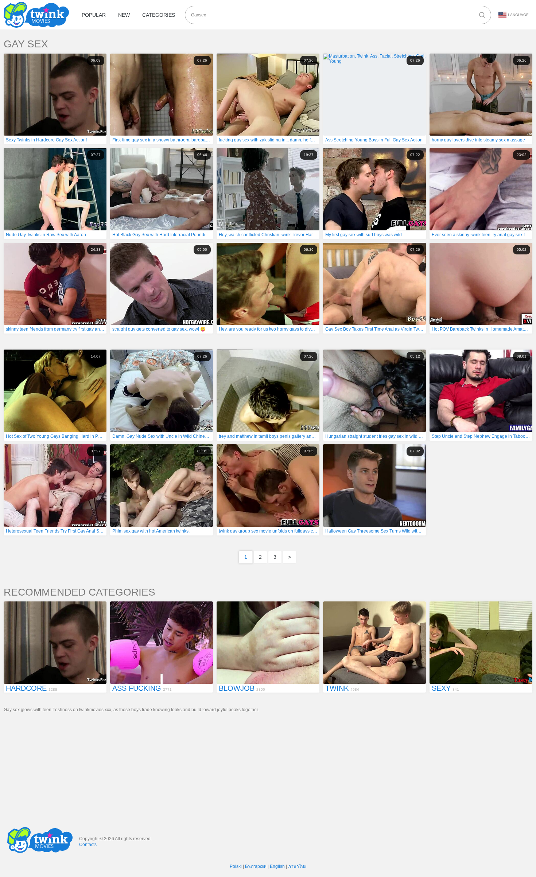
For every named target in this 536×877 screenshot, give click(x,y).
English (277, 866)
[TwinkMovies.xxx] (38, 15)
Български (256, 866)
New (124, 14)
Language (518, 15)
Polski (236, 866)
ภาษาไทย (297, 866)
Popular (94, 14)
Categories (158, 14)
